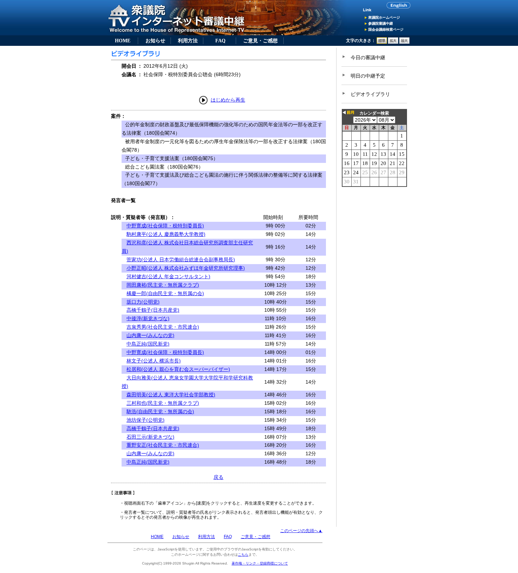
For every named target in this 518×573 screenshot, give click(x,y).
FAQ (220, 40)
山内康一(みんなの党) (150, 335)
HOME (122, 40)
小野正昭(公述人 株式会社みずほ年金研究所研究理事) (186, 268)
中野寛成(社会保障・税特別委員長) (165, 225)
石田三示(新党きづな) (150, 437)
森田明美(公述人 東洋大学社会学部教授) (171, 394)
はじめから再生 (228, 100)
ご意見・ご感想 (260, 40)
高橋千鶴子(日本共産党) (153, 310)
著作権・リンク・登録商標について (260, 563)
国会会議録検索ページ (385, 29)
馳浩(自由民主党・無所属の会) (160, 411)
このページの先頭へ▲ (301, 530)
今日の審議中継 (368, 57)
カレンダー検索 (374, 113)
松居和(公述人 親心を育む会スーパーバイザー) (178, 369)
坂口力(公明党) (143, 302)
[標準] (382, 42)
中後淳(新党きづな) (148, 318)
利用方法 (188, 40)
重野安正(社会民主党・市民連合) (163, 445)
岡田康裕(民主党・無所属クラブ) (163, 285)
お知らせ (155, 40)
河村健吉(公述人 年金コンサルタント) (168, 276)
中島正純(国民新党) (148, 344)
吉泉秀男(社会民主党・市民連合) (163, 327)
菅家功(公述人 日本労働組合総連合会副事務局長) (181, 259)
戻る (218, 477)
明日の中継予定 (368, 76)
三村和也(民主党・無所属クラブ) (163, 403)
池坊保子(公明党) (146, 420)
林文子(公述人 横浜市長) (154, 361)
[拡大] (393, 42)
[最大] (404, 42)
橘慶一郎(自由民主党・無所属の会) (165, 293)
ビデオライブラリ (370, 94)
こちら (243, 554)
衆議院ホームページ (384, 17)
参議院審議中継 (380, 23)
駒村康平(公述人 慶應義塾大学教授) (166, 234)
